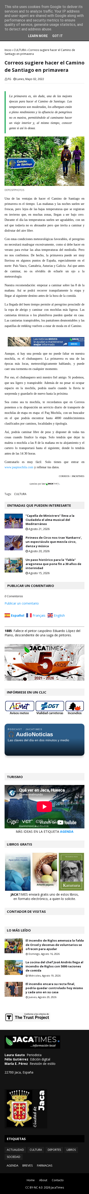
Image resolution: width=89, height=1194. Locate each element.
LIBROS (71, 1150)
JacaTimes (57, 1187)
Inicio (8, 50)
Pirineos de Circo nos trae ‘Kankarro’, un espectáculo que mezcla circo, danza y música (54, 541)
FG (9, 79)
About (43, 1180)
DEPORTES (54, 1150)
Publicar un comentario (22, 603)
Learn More (38, 36)
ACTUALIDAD (15, 1150)
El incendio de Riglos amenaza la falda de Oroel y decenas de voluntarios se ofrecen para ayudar (55, 944)
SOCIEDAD (13, 1157)
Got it (57, 36)
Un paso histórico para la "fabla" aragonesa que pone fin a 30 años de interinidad (53, 564)
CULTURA (20, 50)
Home (31, 1180)
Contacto (58, 1180)
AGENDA (66, 831)
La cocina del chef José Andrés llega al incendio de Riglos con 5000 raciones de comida (54, 966)
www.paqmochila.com (19, 467)
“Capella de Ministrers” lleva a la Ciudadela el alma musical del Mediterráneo (50, 520)
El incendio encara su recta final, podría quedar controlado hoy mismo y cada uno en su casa (54, 988)
